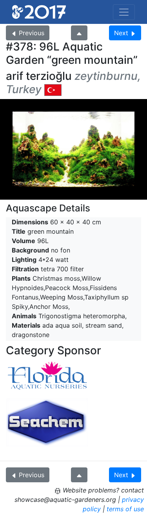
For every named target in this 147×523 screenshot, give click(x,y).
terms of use (125, 509)
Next (121, 33)
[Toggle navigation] (124, 12)
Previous (31, 33)
